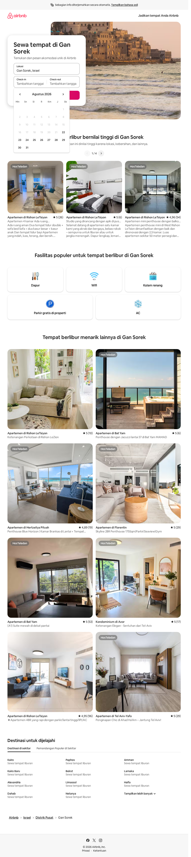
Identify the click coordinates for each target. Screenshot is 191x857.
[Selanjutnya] (101, 153)
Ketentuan (99, 850)
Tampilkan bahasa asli (124, 5)
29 (63, 140)
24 (27, 140)
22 (63, 132)
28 (56, 140)
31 (27, 147)
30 (19, 147)
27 (48, 140)
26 (41, 140)
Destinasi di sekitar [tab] (19, 748)
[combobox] (47, 70)
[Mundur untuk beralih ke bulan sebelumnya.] (20, 94)
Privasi (86, 850)
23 (19, 140)
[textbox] (30, 83)
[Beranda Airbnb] (16, 16)
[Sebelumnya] (87, 153)
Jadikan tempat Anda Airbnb (158, 16)
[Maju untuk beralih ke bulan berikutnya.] (63, 94)
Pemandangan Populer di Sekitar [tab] (56, 748)
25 (34, 140)
